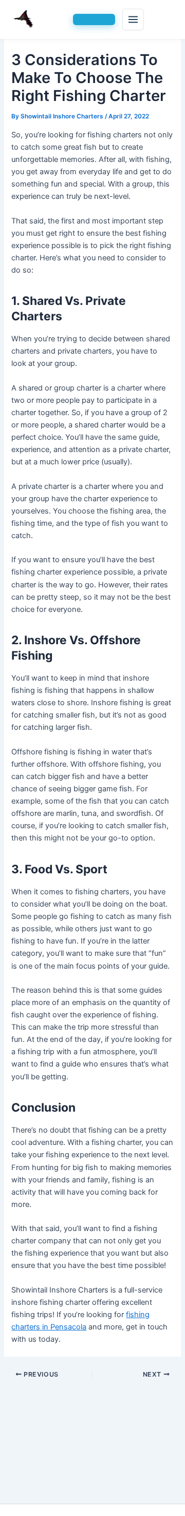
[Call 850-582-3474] (94, 19)
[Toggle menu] (133, 19)
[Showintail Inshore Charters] (38, 19)
